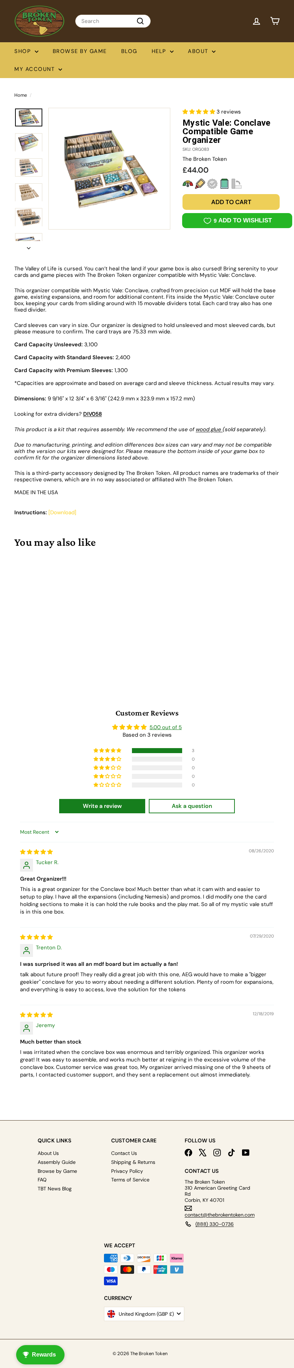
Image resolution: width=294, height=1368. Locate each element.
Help (160, 51)
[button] (199, 111)
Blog (129, 51)
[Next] (28, 246)
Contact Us (124, 1153)
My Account (35, 69)
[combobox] (113, 21)
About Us (48, 1153)
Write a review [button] (102, 806)
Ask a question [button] (192, 806)
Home (20, 95)
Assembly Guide (57, 1162)
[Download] (62, 512)
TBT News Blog (55, 1188)
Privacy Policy (127, 1171)
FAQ (42, 1179)
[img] (36, 852)
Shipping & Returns (133, 1162)
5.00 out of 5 (166, 727)
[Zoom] (109, 168)
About (199, 51)
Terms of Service (130, 1179)
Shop (23, 51)
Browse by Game (80, 51)
